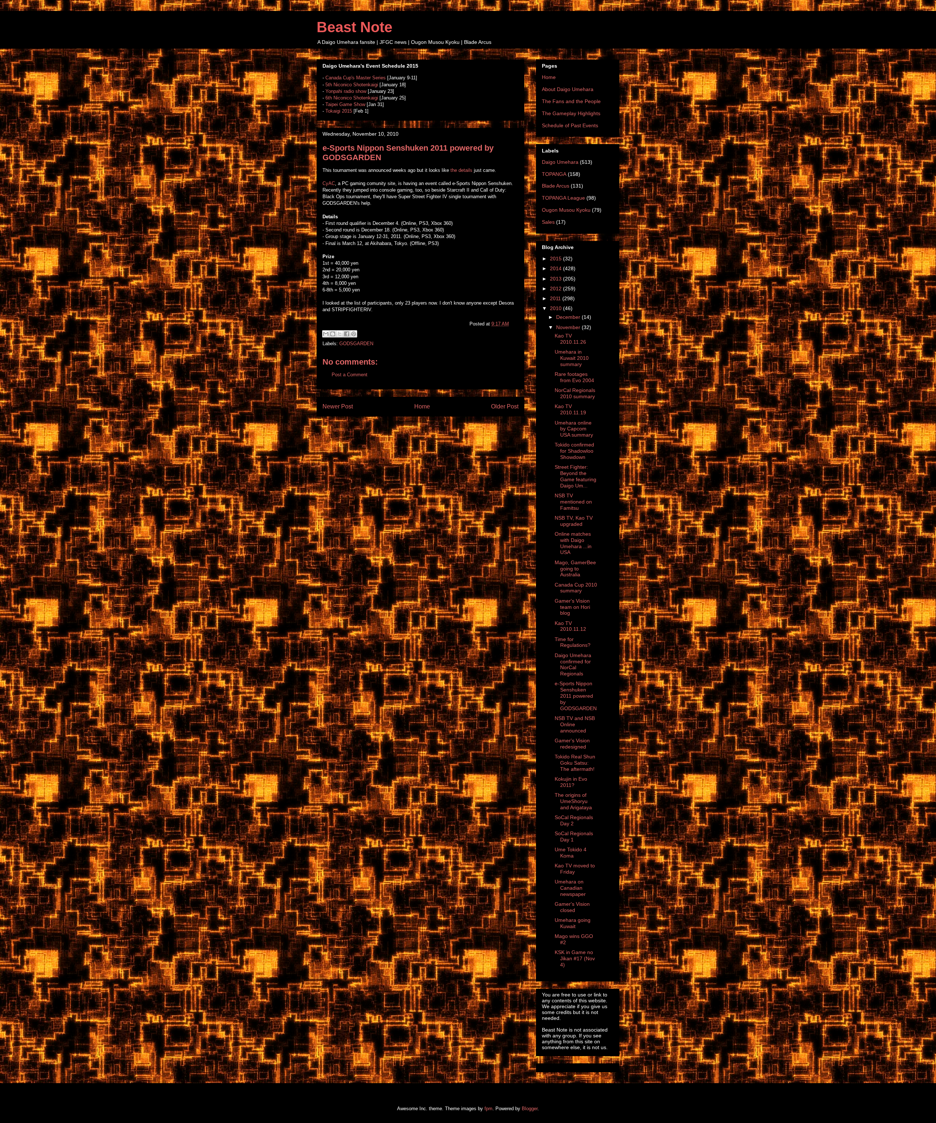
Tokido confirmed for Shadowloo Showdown (574, 451)
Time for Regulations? (572, 642)
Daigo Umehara (560, 162)
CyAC (328, 183)
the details (461, 170)
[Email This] (325, 334)
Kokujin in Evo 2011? (571, 782)
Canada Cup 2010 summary (576, 588)
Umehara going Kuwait (572, 923)
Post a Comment (349, 374)
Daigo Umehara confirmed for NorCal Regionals (573, 664)
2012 (556, 288)
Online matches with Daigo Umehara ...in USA (573, 543)
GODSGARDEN (356, 343)
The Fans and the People (571, 101)
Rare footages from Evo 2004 (574, 377)
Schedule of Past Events (570, 125)
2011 (556, 298)
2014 (556, 268)
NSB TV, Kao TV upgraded (574, 521)
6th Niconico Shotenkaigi (351, 98)
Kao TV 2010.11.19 (570, 409)
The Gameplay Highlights (571, 113)
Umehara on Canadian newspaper (570, 888)
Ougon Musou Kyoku (566, 210)
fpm (488, 1108)
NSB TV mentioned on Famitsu (573, 502)
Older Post (504, 406)
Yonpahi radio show (345, 91)
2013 (556, 279)
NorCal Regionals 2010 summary (575, 393)
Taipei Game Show (345, 104)
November (569, 327)
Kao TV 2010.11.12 (570, 626)
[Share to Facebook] (346, 334)
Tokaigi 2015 (338, 111)
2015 (556, 258)
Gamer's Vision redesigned (572, 744)
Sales (548, 222)
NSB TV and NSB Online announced (575, 724)
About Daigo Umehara (567, 89)
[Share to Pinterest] (353, 334)
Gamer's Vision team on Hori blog (572, 607)
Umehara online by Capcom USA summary (574, 429)
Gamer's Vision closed (572, 907)
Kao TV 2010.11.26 (570, 339)
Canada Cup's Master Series (355, 77)
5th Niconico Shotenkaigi (351, 84)
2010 (556, 308)
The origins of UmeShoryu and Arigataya (573, 801)
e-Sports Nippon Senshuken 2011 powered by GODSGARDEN (576, 696)
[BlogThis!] (332, 334)
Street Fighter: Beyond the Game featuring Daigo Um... (575, 476)
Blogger (529, 1108)
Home (422, 406)
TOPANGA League (563, 198)
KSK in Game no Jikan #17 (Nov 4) (575, 958)
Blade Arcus (555, 186)
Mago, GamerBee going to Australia (575, 568)
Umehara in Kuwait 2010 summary (572, 358)
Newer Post (337, 406)
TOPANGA (554, 174)
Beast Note (354, 27)
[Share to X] (339, 334)
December (569, 317)
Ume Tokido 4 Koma (570, 853)
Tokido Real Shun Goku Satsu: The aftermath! (575, 763)
